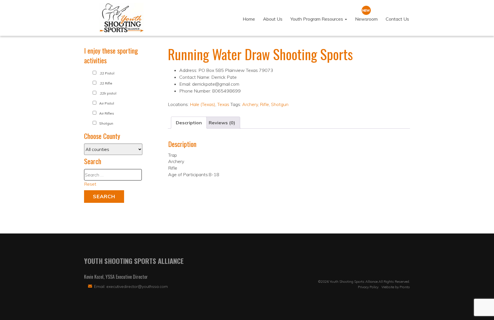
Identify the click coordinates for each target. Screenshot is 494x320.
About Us (272, 19)
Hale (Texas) (202, 104)
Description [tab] (189, 122)
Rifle (264, 104)
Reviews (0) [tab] (222, 122)
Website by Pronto (395, 287)
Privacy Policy (368, 287)
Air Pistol (106, 103)
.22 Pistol (106, 73)
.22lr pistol (107, 93)
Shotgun (279, 104)
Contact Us (397, 19)
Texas (223, 104)
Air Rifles (106, 113)
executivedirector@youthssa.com (137, 286)
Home (249, 19)
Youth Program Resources (317, 19)
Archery (250, 104)
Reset (90, 184)
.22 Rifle (105, 83)
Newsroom (366, 19)
